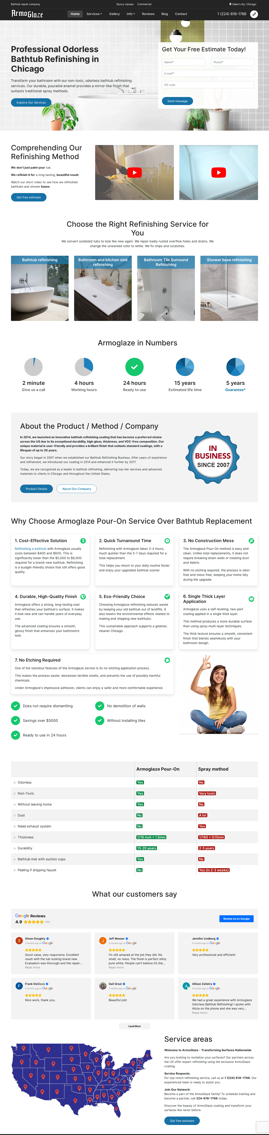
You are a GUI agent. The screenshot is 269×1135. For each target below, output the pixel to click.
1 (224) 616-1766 (231, 14)
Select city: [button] (244, 4)
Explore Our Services (31, 102)
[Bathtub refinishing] (40, 288)
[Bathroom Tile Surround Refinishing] (166, 288)
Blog (164, 14)
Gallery (114, 14)
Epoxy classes (125, 4)
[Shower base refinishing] (229, 288)
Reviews (148, 14)
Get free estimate (29, 197)
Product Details (36, 489)
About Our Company (76, 489)
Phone (218, 62)
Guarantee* (235, 390)
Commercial (144, 4)
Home (75, 14)
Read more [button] (32, 967)
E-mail (169, 73)
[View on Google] (19, 940)
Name (168, 62)
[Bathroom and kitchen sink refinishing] (103, 288)
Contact (181, 14)
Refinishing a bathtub (30, 549)
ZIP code (169, 85)
